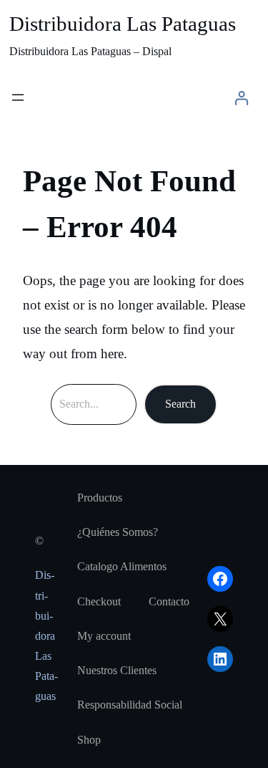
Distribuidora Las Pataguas (122, 23)
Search (180, 404)
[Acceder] (241, 97)
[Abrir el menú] (17, 97)
